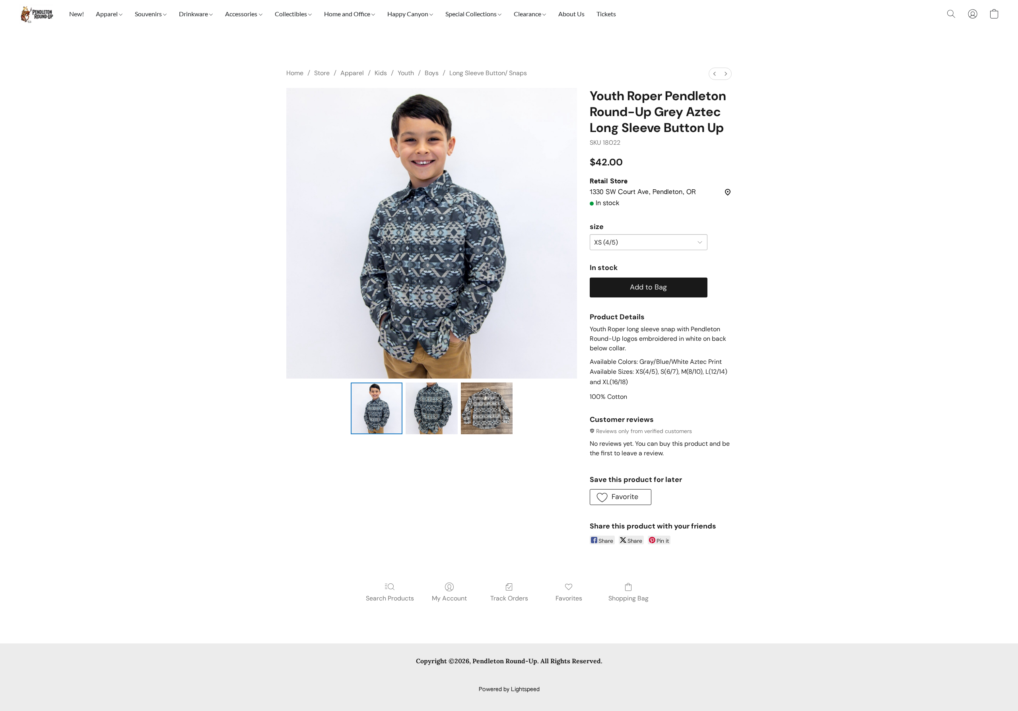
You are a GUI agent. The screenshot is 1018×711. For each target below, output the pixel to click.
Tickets (606, 13)
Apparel (107, 13)
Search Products (390, 598)
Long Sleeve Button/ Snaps (488, 73)
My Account (449, 598)
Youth (406, 73)
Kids (381, 73)
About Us (571, 13)
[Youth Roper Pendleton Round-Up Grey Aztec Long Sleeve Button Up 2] (487, 408)
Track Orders (509, 598)
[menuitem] (714, 74)
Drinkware (194, 13)
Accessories (241, 13)
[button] (36, 14)
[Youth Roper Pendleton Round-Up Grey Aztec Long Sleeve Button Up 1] (431, 408)
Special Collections (471, 13)
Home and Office (347, 13)
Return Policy (558, 676)
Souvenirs (149, 13)
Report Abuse (633, 676)
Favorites (569, 598)
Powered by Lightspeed (509, 689)
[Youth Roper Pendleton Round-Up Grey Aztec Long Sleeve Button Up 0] (376, 408)
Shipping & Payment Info (502, 676)
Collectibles (291, 13)
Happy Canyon (408, 13)
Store (322, 73)
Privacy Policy (444, 676)
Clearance (528, 13)
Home (294, 73)
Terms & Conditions (393, 676)
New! (76, 13)
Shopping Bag (628, 598)
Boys (432, 73)
